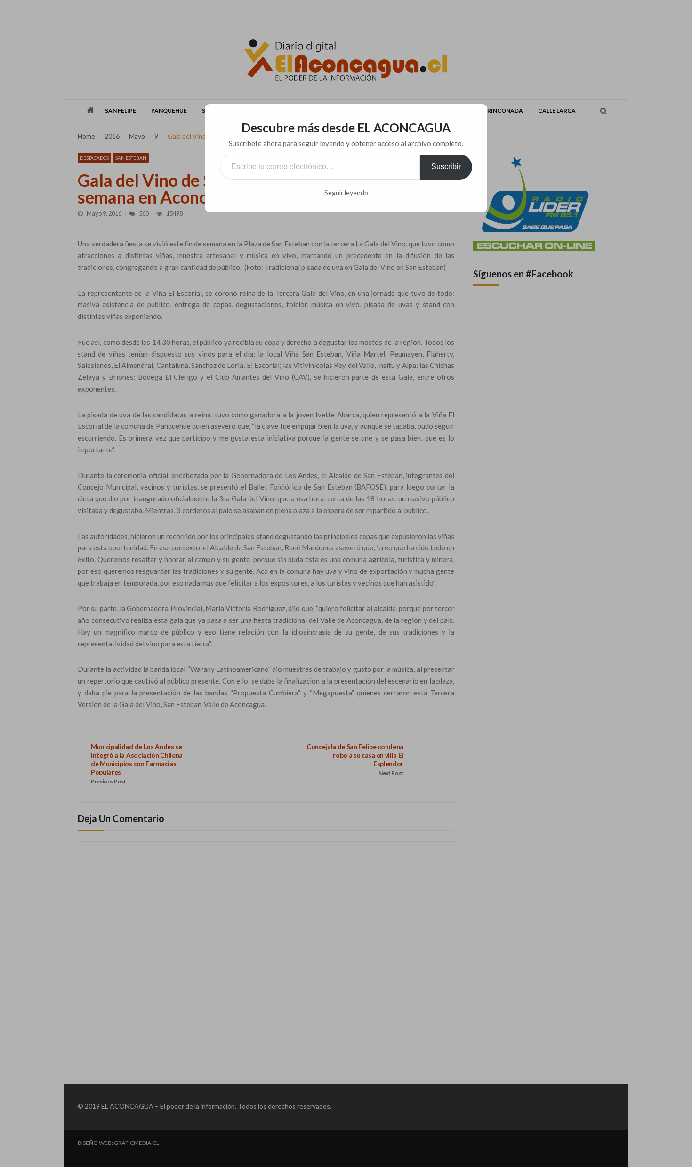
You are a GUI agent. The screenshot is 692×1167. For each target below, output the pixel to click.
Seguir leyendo (346, 192)
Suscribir (446, 167)
